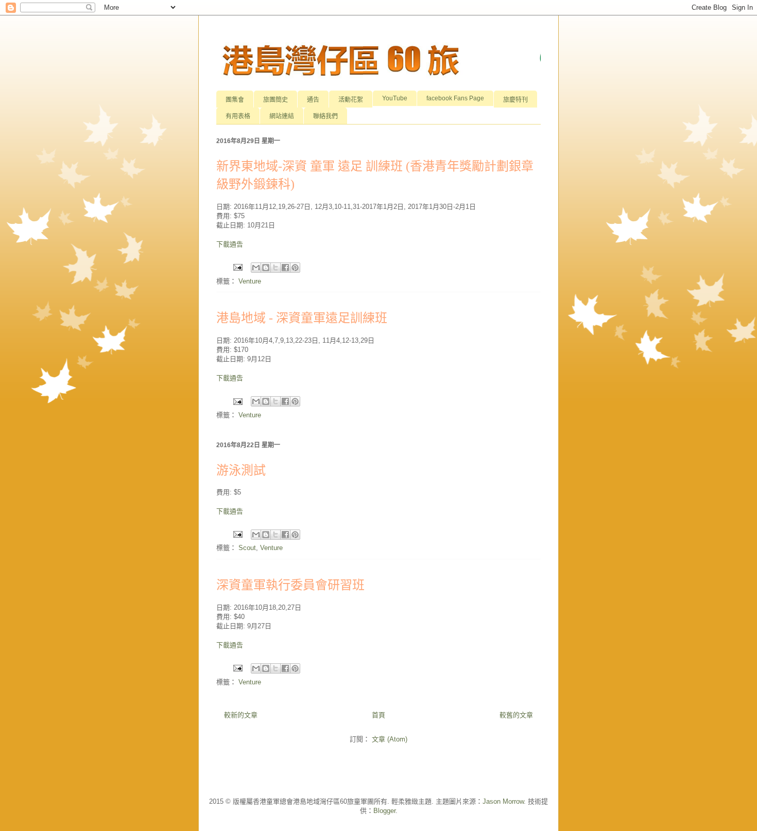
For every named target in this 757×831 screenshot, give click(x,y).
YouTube (394, 98)
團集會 (235, 99)
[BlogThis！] (266, 267)
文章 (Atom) (389, 739)
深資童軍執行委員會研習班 (290, 585)
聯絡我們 (325, 116)
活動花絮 (350, 99)
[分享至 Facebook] (285, 267)
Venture (249, 281)
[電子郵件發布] (237, 267)
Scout (247, 548)
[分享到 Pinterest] (295, 267)
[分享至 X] (275, 267)
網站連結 (281, 116)
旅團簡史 (275, 99)
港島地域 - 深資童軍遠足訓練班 (301, 318)
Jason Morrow (503, 801)
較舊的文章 (516, 715)
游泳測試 (241, 470)
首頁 (378, 715)
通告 (313, 99)
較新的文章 (240, 715)
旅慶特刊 (515, 99)
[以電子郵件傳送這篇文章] (256, 267)
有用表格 (238, 116)
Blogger (384, 811)
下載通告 (229, 244)
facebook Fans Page (455, 98)
